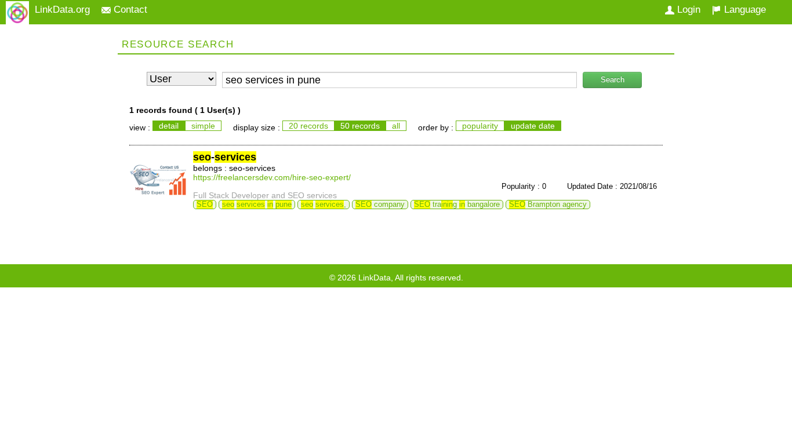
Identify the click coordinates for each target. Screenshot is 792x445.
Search (612, 79)
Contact (129, 9)
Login (687, 9)
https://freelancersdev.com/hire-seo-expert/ (272, 177)
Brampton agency (548, 204)
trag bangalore (457, 204)
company (380, 204)
